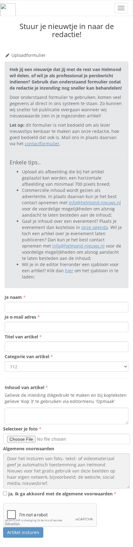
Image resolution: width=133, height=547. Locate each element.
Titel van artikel (22, 337)
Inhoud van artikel (25, 387)
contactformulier (42, 143)
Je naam (14, 297)
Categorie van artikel (27, 356)
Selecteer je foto (21, 429)
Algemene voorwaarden (28, 449)
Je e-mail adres (21, 317)
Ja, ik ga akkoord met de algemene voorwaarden (60, 494)
